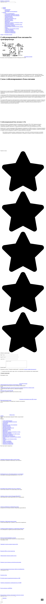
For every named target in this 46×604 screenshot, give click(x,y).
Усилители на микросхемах (10, 31)
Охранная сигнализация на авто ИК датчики (13, 24)
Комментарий (3, 367)
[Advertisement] (23, 66)
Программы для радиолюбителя (11, 11)
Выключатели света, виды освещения (12, 15)
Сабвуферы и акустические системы (12, 28)
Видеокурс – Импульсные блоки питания (8, 521)
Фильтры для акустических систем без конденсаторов (10, 562)
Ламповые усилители (9, 20)
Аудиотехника (7, 9)
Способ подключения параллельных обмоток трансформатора (12, 569)
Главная (4, 7)
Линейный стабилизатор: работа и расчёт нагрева (10, 459)
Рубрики (4, 12)
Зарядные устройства (9, 17)
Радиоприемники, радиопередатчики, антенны (14, 26)
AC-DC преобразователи (9, 13)
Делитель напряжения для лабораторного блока (9, 506)
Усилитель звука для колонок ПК (6, 390)
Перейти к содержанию (4, 0)
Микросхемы (7, 21)
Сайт (1, 359)
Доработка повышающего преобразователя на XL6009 (10, 582)
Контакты (4, 598)
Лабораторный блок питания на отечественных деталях (11, 384)
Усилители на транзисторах (10, 32)
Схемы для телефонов (9, 29)
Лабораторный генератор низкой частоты (8, 555)
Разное (6, 27)
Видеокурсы (7, 10)
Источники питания (9, 19)
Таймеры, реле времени (9, 30)
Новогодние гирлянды (9, 23)
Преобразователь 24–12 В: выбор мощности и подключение (11, 473)
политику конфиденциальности (30, 369)
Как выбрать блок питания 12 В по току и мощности (10, 488)
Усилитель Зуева (3, 575)
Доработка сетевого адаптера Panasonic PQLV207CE (10, 496)
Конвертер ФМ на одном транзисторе (7, 551)
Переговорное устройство (10, 25)
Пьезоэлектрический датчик (5, 400)
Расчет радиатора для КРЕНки (6, 588)
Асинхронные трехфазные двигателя (12, 14)
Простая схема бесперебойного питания (8, 537)
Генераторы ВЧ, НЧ (8, 16)
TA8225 (1, 415)
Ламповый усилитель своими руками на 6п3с (9, 544)
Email (1, 357)
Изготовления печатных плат (10, 18)
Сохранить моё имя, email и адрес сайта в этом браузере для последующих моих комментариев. (20, 371)
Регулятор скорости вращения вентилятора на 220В (10, 578)
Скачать (4, 8)
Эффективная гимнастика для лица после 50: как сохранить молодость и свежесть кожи (17, 387)
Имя (1, 354)
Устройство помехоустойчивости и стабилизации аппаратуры (12, 528)
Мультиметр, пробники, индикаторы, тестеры (13, 22)
